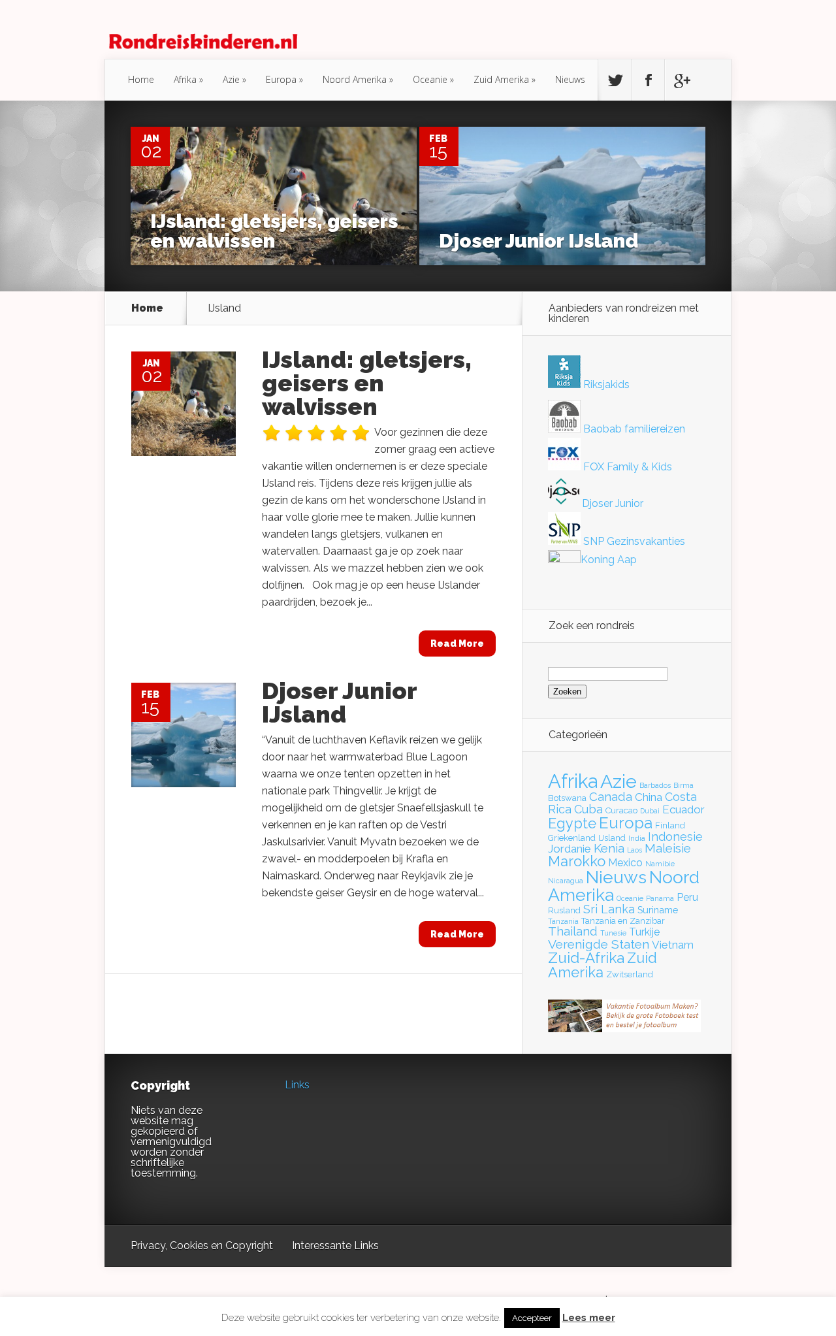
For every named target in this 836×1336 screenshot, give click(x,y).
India (636, 838)
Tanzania (563, 921)
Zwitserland (629, 974)
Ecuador (683, 809)
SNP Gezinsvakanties (633, 541)
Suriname (657, 909)
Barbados (655, 785)
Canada (610, 797)
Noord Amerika (355, 79)
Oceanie (430, 79)
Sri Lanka (609, 909)
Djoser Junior (611, 503)
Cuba (588, 809)
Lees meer (588, 1318)
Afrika (185, 79)
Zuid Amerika (501, 79)
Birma (683, 785)
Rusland (564, 910)
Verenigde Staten (598, 944)
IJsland (612, 838)
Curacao (621, 810)
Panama (660, 898)
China (648, 797)
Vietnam (673, 944)
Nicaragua (565, 881)
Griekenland (572, 838)
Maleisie (668, 848)
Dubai (650, 811)
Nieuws (570, 79)
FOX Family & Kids (626, 467)
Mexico (625, 862)
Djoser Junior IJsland (538, 240)
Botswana (567, 798)
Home (141, 79)
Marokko (576, 861)
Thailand (573, 931)
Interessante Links (335, 1245)
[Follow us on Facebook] (648, 80)
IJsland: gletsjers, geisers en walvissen (274, 231)
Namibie (660, 864)
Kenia (609, 848)
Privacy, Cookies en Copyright (202, 1245)
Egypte (572, 823)
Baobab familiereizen (633, 429)
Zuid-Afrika (586, 957)
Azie (231, 79)
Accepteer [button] (532, 1318)
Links (297, 1085)
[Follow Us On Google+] (681, 80)
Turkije (644, 932)
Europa (281, 79)
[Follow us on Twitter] (614, 80)
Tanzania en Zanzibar (623, 921)
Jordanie (569, 848)
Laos (634, 850)
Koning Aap (609, 559)
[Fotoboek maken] (624, 1028)
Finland (670, 825)
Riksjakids (605, 384)
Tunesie (613, 933)
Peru (687, 897)
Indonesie (675, 836)
